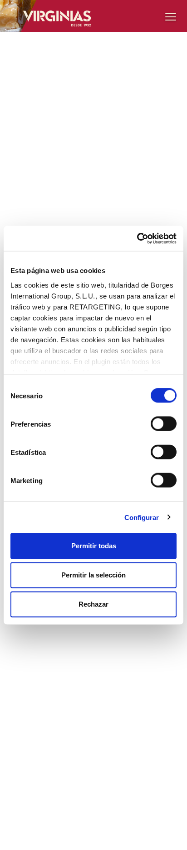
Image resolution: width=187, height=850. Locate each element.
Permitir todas (93, 546)
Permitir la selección (93, 575)
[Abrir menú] (171, 16)
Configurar (141, 517)
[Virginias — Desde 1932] (93, 16)
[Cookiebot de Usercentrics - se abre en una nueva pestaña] (137, 238)
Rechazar (93, 604)
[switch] (164, 424)
